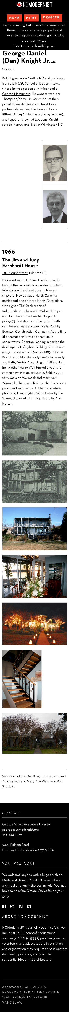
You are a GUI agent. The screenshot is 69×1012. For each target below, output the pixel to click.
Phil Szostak (54, 362)
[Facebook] (4, 907)
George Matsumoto (16, 94)
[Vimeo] (21, 907)
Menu (14, 18)
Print (31, 18)
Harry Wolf (27, 367)
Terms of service (41, 992)
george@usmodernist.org (20, 829)
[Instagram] (12, 907)
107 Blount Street (15, 273)
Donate (51, 17)
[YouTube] (29, 907)
